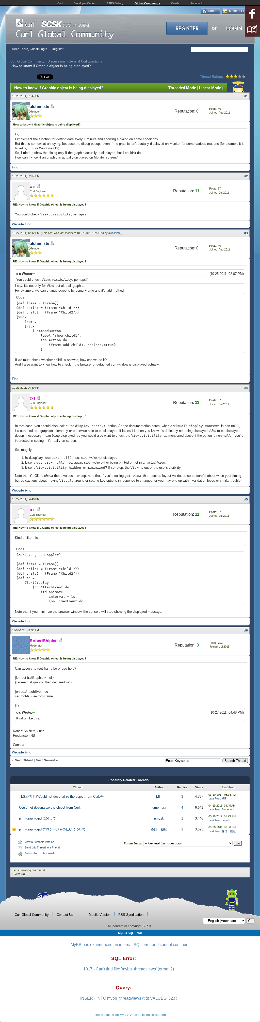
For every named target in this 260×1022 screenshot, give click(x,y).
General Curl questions (85, 61)
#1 (246, 96)
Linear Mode (210, 88)
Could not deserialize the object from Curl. (50, 807)
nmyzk (159, 818)
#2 (246, 176)
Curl (59, 3)
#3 (246, 233)
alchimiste (39, 106)
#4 (246, 388)
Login (43, 49)
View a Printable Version (39, 841)
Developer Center (84, 3)
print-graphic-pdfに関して (37, 818)
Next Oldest (24, 760)
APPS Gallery (115, 3)
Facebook (196, 3)
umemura (159, 807)
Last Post (214, 798)
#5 (246, 499)
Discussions (56, 61)
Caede (175, 3)
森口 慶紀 (159, 829)
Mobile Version (99, 915)
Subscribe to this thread (39, 853)
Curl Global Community (27, 61)
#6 (246, 630)
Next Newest (45, 760)
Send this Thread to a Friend (42, 847)
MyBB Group (128, 1015)
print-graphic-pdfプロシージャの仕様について (52, 829)
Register (57, 49)
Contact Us (65, 915)
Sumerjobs (228, 809)
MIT (159, 796)
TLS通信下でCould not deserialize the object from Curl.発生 (63, 796)
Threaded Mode (182, 88)
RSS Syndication (130, 915)
